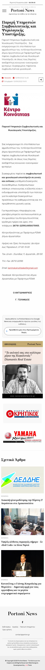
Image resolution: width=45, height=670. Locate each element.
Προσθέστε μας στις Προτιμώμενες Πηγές (22, 331)
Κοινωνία (8, 78)
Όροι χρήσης (7, 629)
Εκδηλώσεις (6, 627)
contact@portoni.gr (22, 634)
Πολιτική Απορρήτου (27, 627)
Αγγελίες (15, 627)
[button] (4, 11)
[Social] (22, 622)
